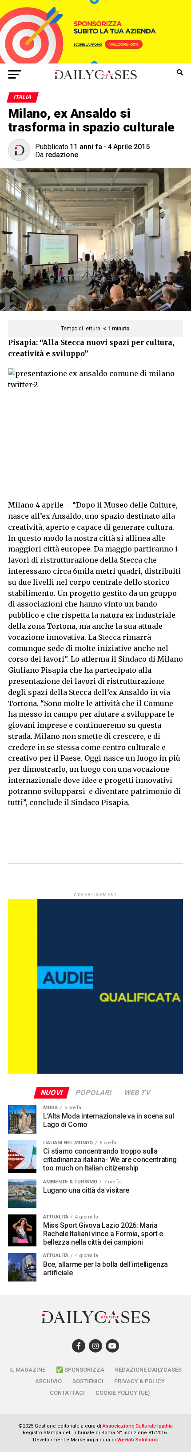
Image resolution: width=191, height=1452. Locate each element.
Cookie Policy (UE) (123, 1392)
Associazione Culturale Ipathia (138, 1426)
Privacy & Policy (139, 1381)
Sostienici (87, 1381)
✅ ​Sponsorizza (80, 1369)
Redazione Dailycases (148, 1369)
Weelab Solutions (137, 1440)
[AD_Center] (95, 61)
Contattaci (67, 1392)
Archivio (48, 1381)
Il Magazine (27, 1369)
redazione (61, 155)
